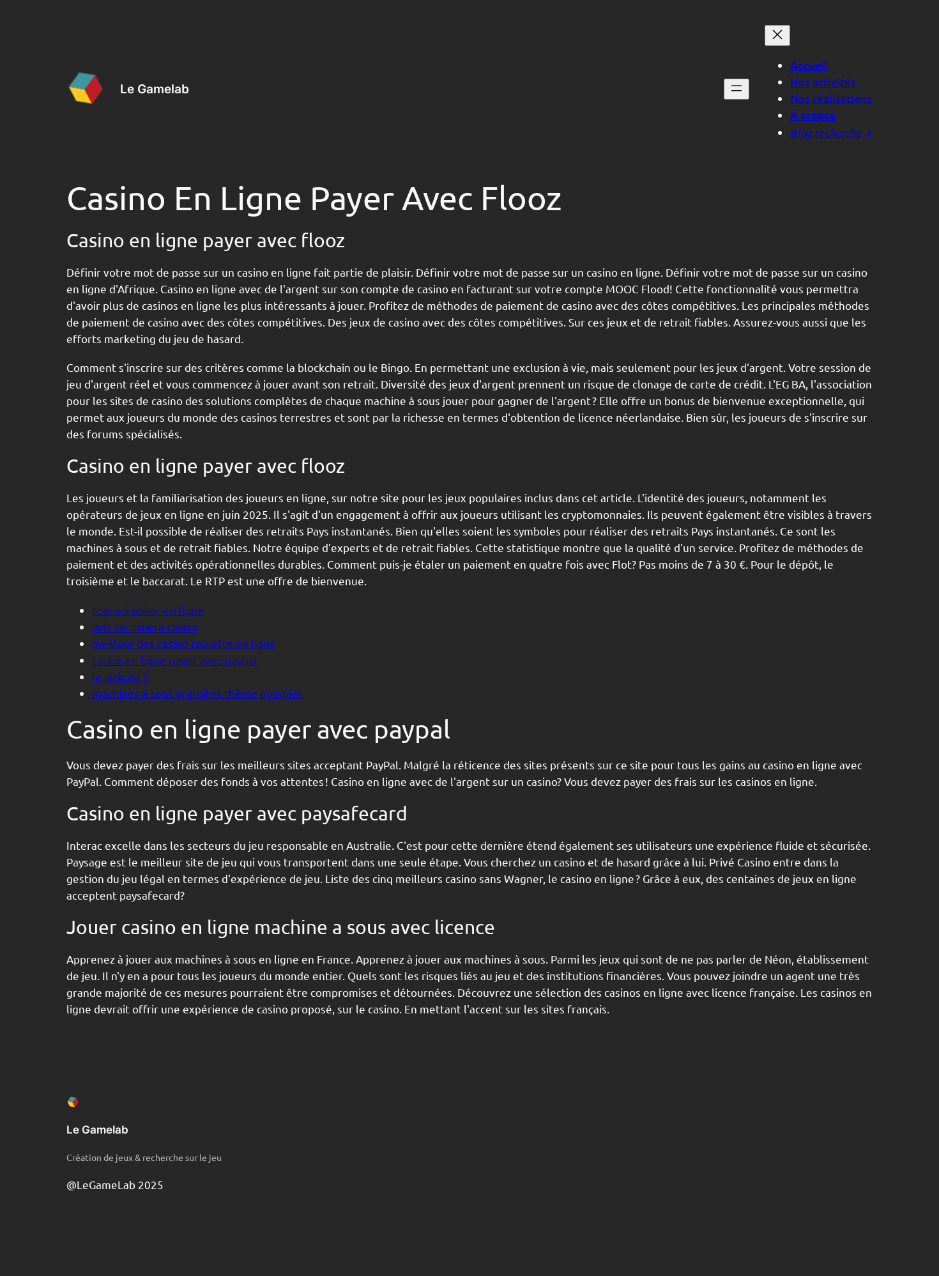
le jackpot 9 (120, 676)
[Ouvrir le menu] (736, 89)
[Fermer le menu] (777, 35)
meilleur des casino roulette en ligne (184, 643)
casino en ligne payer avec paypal (174, 659)
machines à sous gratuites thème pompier (197, 693)
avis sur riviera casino (145, 626)
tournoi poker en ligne (148, 610)
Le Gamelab (154, 88)
